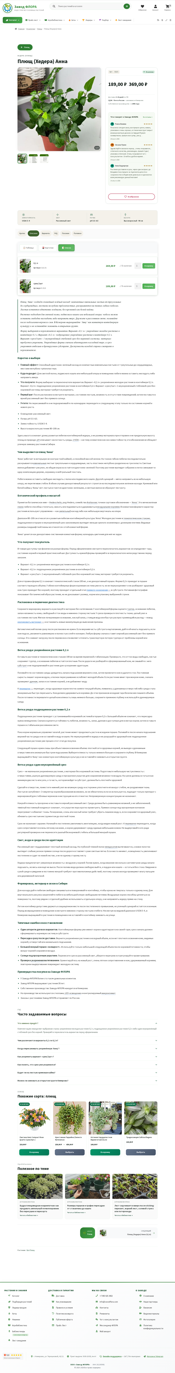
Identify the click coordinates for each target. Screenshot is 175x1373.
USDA (76, 439)
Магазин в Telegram (155, 1356)
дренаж (33, 681)
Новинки (16, 1319)
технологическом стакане (136, 518)
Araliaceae (92, 502)
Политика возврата (64, 1313)
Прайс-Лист (61, 1325)
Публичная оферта (64, 1319)
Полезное (77, 233)
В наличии (31, 29)
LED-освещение (73, 993)
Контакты (104, 1307)
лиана (20, 506)
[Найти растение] (127, 6)
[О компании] (170, 20)
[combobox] (90, 6)
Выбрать (69, 1152)
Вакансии (147, 1307)
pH (38, 439)
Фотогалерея (149, 1319)
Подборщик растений (22, 1301)
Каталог (15, 1296)
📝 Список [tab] (66, 248)
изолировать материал (29, 621)
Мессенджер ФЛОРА (109, 1325)
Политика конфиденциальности (153, 1327)
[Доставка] (158, 20)
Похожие (65, 233)
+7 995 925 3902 (106, 1296)
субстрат (22, 665)
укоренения (37, 960)
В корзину (149, 266)
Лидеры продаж (19, 1307)
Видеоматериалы (151, 1313)
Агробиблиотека (19, 1325)
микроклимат (108, 993)
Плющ (39, 29)
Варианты (46, 233)
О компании (148, 1296)
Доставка (60, 1296)
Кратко (22, 233)
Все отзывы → (147, 117)
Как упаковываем (63, 1301)
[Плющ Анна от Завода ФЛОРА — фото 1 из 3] (22, 158)
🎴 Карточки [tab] (47, 248)
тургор (130, 608)
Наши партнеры (150, 1301)
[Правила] (162, 20)
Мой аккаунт (105, 1331)
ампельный (65, 511)
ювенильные (39, 463)
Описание (33, 233)
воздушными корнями (108, 506)
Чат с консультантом (109, 1319)
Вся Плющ (30, 1250)
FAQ (55, 233)
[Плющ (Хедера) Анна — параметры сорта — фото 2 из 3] (33, 158)
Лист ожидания (19, 1340)
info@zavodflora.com (109, 1301)
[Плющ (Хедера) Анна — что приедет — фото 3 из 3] (44, 158)
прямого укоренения (97, 589)
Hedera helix (55, 502)
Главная (21, 29)
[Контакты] (166, 20)
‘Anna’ (135, 502)
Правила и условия (64, 1307)
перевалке (24, 688)
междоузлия (111, 846)
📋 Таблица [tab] (28, 248)
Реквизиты (105, 1313)
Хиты (14, 1313)
